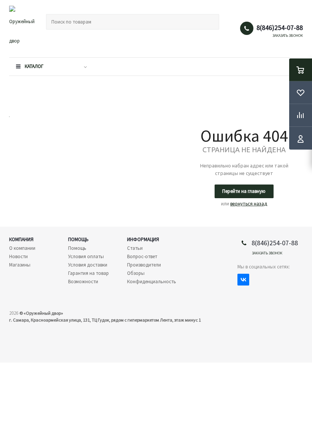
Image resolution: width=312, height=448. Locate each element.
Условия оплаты (86, 256)
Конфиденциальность (151, 281)
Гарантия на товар (88, 273)
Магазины (19, 265)
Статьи (135, 248)
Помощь (78, 239)
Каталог (34, 66)
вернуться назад (248, 203)
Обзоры (136, 273)
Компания (21, 239)
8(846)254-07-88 (279, 27)
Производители (144, 265)
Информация (143, 239)
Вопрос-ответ (142, 256)
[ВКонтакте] (243, 280)
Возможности (83, 281)
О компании (22, 248)
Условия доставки (87, 265)
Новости (18, 256)
